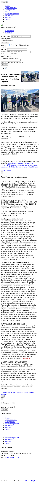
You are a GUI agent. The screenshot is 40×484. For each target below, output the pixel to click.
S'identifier (5, 43)
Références (9, 16)
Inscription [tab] (8, 33)
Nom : (3, 47)
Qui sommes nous (11, 8)
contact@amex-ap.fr (12, 457)
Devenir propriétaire (12, 14)
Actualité (8, 17)
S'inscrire (4, 64)
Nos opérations (10, 10)
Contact (7, 19)
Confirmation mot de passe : (10, 58)
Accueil (7, 6)
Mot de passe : (6, 39)
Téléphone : (5, 54)
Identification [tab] (9, 31)
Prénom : (4, 49)
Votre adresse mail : (7, 407)
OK (3, 396)
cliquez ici (26, 358)
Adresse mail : (5, 36)
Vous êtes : (4, 45)
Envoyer (4, 409)
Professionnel (24, 45)
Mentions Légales (30, 481)
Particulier (14, 45)
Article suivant (6, 170)
